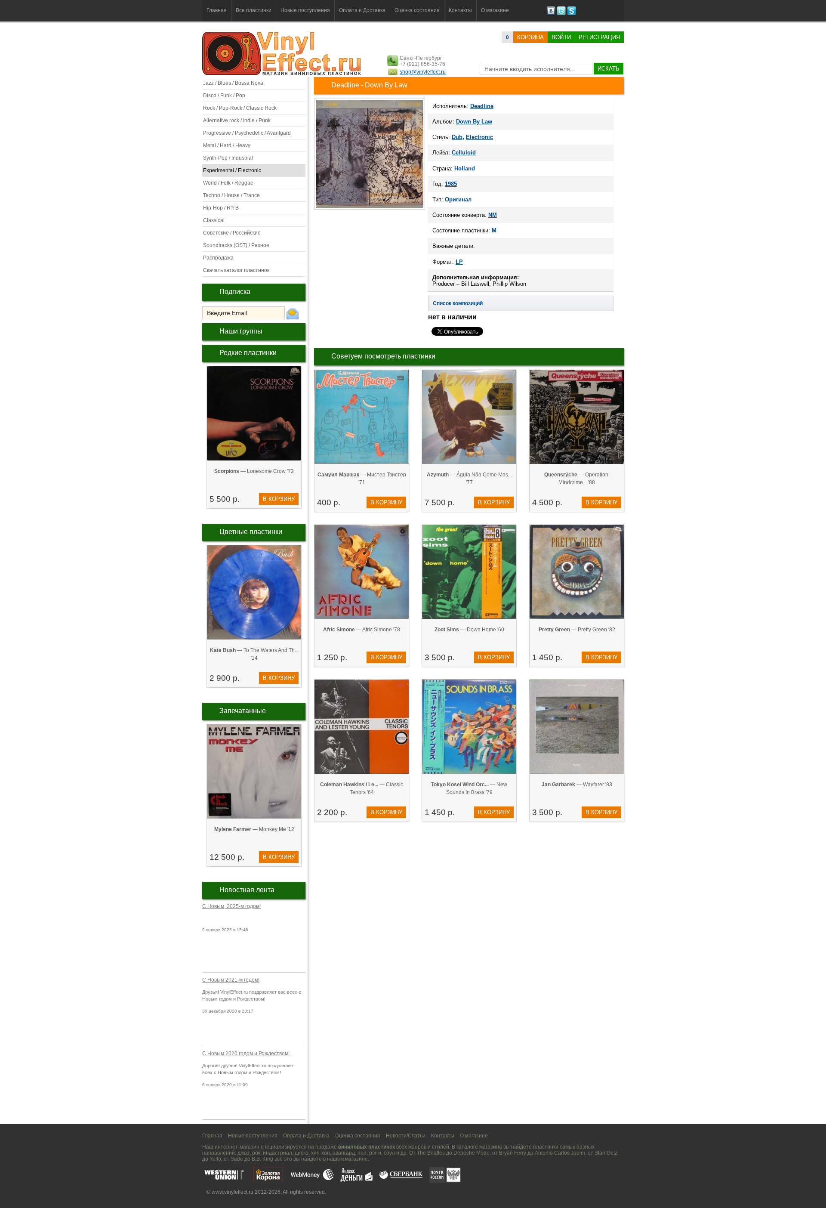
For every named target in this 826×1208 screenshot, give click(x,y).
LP (459, 262)
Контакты (460, 10)
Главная (216, 10)
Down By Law (474, 121)
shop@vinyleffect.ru (423, 72)
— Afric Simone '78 (361, 630)
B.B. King (262, 1159)
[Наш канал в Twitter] (561, 14)
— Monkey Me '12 (254, 829)
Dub (457, 137)
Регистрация (599, 37)
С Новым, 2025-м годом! (231, 906)
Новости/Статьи (405, 1136)
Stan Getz (606, 1153)
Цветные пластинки (250, 531)
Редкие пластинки (248, 352)
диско (301, 1153)
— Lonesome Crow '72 (254, 471)
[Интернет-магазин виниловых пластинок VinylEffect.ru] (282, 73)
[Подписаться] (292, 313)
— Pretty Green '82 (577, 630)
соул (389, 1153)
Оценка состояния (417, 10)
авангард (344, 1153)
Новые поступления (305, 10)
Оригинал (458, 199)
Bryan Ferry (512, 1153)
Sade (237, 1159)
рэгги (375, 1153)
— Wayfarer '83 (577, 785)
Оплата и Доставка (362, 10)
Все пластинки (253, 10)
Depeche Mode (471, 1153)
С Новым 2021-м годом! (230, 980)
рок (256, 1153)
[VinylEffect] (571, 14)
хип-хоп (320, 1153)
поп (362, 1153)
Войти (561, 37)
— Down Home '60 (469, 630)
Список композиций (458, 303)
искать (609, 68)
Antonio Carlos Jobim (560, 1153)
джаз (243, 1153)
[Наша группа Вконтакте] (550, 14)
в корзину (279, 499)
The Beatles (431, 1153)
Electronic (479, 137)
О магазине (495, 10)
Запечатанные (242, 710)
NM (492, 215)
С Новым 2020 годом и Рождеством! (246, 1053)
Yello (215, 1159)
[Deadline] (369, 209)
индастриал (277, 1153)
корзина (530, 37)
